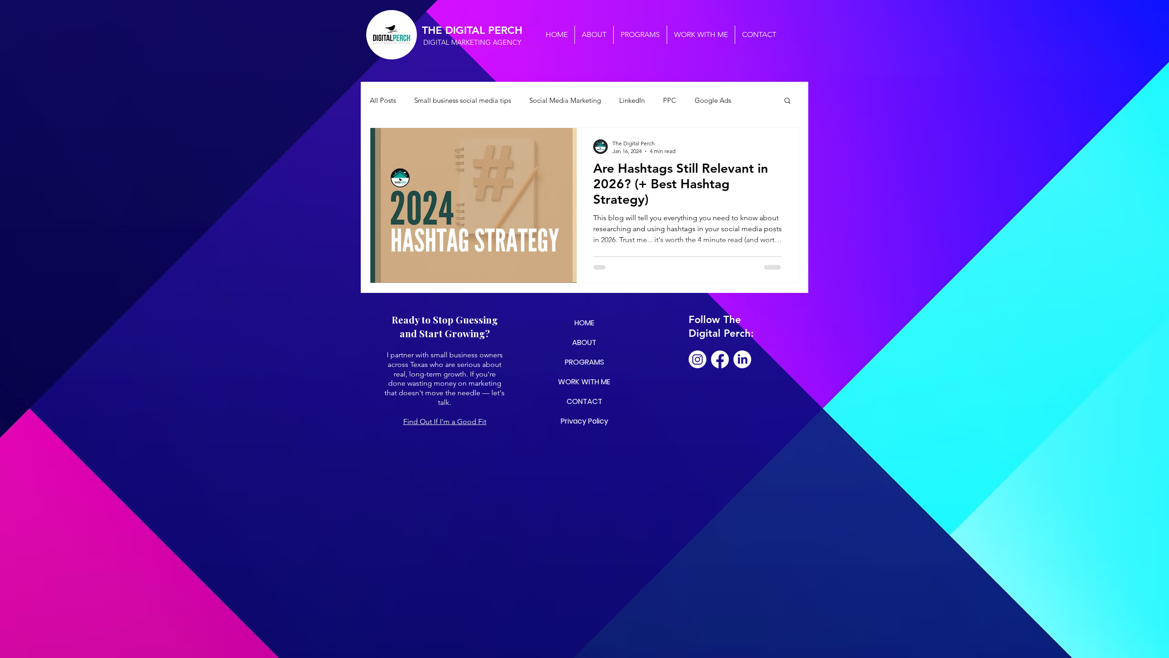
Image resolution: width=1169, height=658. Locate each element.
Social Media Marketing (565, 100)
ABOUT (584, 342)
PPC (669, 100)
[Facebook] (720, 359)
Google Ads (713, 100)
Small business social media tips (462, 100)
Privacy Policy (584, 421)
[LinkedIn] (742, 359)
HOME (584, 323)
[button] (787, 101)
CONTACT (584, 401)
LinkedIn (632, 100)
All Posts (383, 100)
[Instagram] (697, 359)
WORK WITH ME (584, 382)
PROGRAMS (584, 362)
